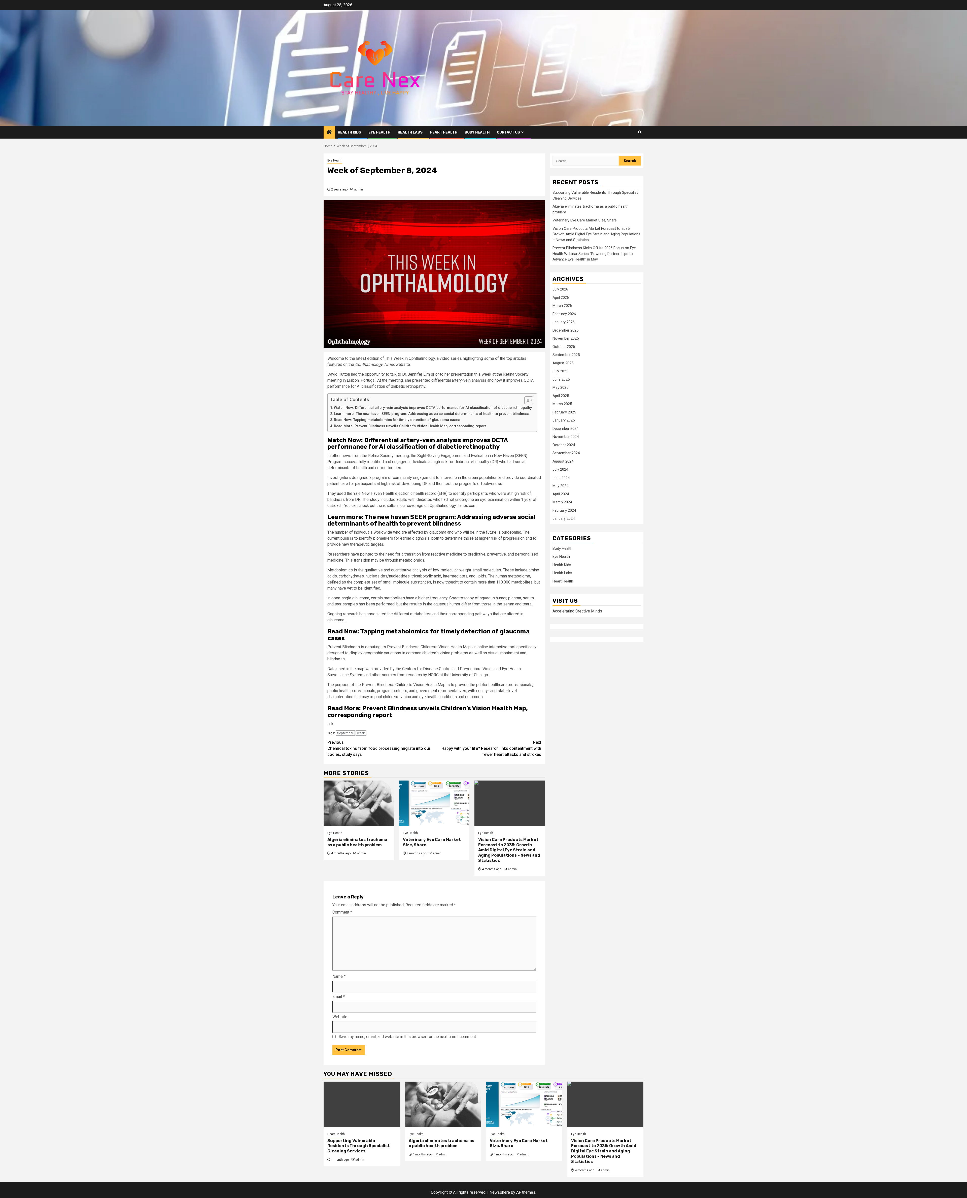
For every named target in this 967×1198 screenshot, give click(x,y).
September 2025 (566, 354)
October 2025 (563, 346)
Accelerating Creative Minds (577, 611)
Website (339, 1016)
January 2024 (563, 518)
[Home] (329, 132)
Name (339, 976)
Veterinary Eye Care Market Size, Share (584, 220)
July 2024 (560, 469)
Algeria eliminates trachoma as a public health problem (357, 842)
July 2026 (560, 289)
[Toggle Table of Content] (526, 400)
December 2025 (565, 330)
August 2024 (562, 461)
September (345, 733)
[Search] (640, 132)
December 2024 (565, 428)
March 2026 (562, 305)
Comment (342, 912)
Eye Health (379, 132)
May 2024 (560, 485)
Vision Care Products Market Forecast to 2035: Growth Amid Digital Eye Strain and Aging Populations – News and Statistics (509, 850)
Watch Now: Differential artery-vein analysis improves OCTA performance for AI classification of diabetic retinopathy (433, 408)
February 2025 (564, 412)
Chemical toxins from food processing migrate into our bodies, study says (378, 748)
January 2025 (563, 420)
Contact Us (508, 132)
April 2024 (560, 494)
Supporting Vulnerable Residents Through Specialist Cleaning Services (358, 1146)
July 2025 (560, 371)
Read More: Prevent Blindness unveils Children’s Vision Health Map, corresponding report (410, 426)
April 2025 (560, 396)
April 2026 (560, 297)
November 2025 (565, 338)
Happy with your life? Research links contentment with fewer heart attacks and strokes (491, 748)
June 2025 (561, 379)
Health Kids (349, 132)
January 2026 (563, 322)
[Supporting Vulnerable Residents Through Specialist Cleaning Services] (362, 1104)
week (361, 733)
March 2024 (562, 502)
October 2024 (563, 445)
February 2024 (564, 510)
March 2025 (562, 404)
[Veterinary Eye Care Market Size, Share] (434, 803)
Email (338, 996)
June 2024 (561, 477)
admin (358, 189)
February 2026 (564, 314)
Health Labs (410, 132)
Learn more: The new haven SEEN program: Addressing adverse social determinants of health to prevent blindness (431, 414)
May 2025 (560, 387)
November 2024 (565, 436)
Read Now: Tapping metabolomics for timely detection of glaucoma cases (397, 420)
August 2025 (562, 363)
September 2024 (566, 453)
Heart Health (443, 132)
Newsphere (500, 1192)
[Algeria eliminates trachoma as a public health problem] (359, 803)
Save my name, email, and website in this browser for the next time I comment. (408, 1036)
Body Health (477, 132)
